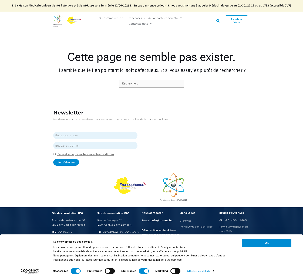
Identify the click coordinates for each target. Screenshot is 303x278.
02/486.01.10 (65, 231)
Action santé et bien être (163, 18)
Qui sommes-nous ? (111, 18)
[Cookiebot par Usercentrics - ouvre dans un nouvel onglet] (29, 271)
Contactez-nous (138, 23)
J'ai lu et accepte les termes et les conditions (85, 154)
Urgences (185, 220)
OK (267, 242)
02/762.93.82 (110, 231)
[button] (136, 18)
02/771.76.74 (132, 231)
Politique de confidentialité (196, 226)
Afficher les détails (198, 271)
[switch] (110, 271)
